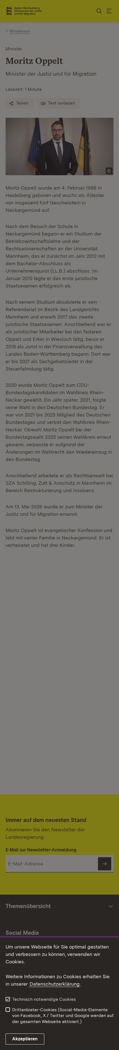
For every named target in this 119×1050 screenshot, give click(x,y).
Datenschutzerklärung (55, 984)
